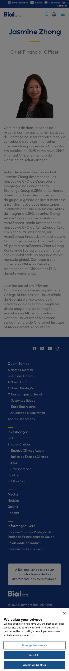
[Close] (64, 613)
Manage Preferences (34, 645)
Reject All (34, 655)
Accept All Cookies (34, 664)
